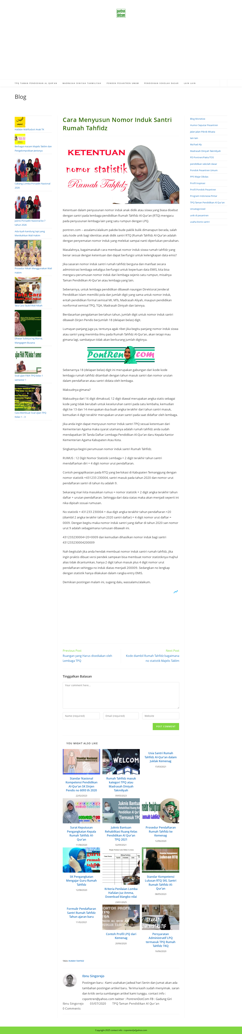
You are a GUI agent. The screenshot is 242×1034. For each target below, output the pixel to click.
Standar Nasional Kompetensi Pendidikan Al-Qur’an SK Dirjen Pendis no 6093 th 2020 (81, 784)
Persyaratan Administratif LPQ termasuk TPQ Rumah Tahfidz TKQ (160, 940)
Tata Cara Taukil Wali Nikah (28, 305)
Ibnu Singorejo (93, 976)
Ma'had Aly (196, 144)
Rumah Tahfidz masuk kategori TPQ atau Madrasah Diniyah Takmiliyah (121, 784)
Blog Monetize (197, 118)
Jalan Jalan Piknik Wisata (202, 131)
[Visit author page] (70, 980)
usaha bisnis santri (200, 221)
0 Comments (72, 1008)
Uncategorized (197, 208)
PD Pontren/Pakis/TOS (202, 157)
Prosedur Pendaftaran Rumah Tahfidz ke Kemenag (161, 831)
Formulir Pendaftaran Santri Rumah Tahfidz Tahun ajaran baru (81, 913)
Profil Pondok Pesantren (203, 189)
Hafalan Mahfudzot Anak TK (29, 129)
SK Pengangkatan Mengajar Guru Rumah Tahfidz (81, 881)
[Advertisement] (121, 53)
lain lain (194, 138)
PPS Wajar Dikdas (199, 176)
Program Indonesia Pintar (203, 196)
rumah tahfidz (76, 960)
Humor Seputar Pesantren (204, 125)
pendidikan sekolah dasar (203, 163)
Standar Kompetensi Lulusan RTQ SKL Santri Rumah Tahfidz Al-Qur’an (160, 882)
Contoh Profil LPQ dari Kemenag (121, 936)
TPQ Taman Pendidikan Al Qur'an (135, 1004)
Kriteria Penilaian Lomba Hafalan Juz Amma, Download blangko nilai (121, 893)
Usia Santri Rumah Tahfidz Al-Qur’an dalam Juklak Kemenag (161, 757)
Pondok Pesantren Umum (204, 170)
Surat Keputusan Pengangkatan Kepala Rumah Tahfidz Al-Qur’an (81, 833)
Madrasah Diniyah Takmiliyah (205, 151)
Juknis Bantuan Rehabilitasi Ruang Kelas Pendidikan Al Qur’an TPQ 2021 (121, 833)
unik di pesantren (199, 215)
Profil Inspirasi (197, 183)
